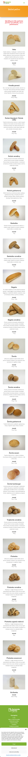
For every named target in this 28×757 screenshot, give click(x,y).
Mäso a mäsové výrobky (14, 719)
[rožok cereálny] (14, 153)
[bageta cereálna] (14, 316)
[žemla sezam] (14, 449)
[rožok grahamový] (14, 187)
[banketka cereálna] (14, 253)
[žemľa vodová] (14, 353)
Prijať (14, 744)
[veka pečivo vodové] (14, 46)
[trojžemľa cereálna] (14, 516)
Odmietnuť (14, 748)
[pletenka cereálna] (14, 584)
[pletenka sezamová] (14, 654)
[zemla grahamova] (14, 418)
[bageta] (14, 284)
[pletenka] (14, 553)
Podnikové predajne (14, 726)
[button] (26, 729)
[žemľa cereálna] (14, 384)
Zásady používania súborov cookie (13, 755)
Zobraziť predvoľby (14, 752)
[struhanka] (14, 689)
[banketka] (14, 220)
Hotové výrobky (14, 722)
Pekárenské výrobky (14, 721)
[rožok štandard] (14, 115)
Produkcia (14, 724)
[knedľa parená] (14, 82)
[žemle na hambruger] (14, 480)
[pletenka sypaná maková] (14, 618)
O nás (14, 717)
